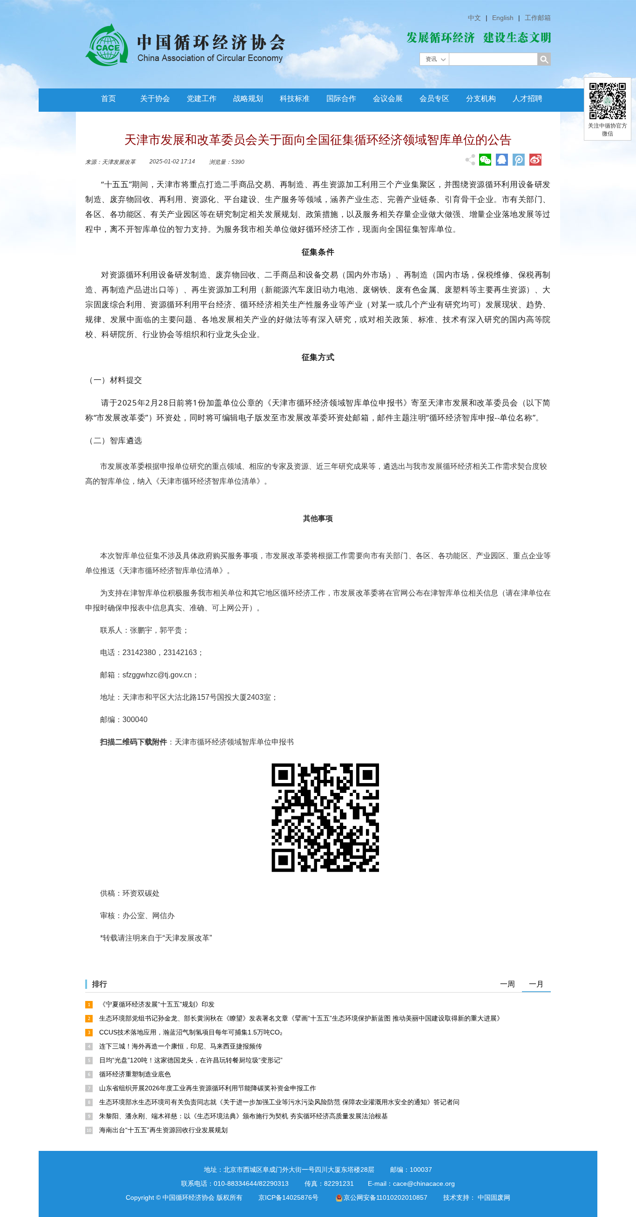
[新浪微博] (535, 160)
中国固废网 (494, 1197)
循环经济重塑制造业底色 (135, 1074)
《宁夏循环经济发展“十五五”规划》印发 (157, 1004)
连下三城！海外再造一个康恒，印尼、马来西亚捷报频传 (180, 1046)
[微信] (485, 160)
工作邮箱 (538, 17)
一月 (536, 984)
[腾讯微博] (519, 161)
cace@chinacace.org (424, 1183)
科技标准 (295, 98)
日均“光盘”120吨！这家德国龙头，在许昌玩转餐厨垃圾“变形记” (191, 1060)
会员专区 (434, 98)
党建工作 (202, 98)
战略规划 (248, 98)
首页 (108, 98)
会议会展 (388, 98)
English (503, 17)
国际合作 (341, 98)
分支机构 (481, 98)
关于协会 (155, 98)
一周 (507, 984)
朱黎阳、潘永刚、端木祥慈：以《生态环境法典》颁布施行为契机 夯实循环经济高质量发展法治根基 (243, 1116)
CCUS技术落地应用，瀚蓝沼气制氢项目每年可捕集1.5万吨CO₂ (190, 1032)
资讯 (431, 59)
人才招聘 (527, 98)
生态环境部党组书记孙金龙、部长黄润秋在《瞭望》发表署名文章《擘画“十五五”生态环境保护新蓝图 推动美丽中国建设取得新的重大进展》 (301, 1018)
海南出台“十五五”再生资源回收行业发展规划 (163, 1130)
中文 (474, 17)
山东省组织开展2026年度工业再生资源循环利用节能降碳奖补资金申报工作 (207, 1088)
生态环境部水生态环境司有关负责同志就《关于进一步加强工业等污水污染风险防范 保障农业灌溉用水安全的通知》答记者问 (279, 1102)
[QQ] (502, 160)
